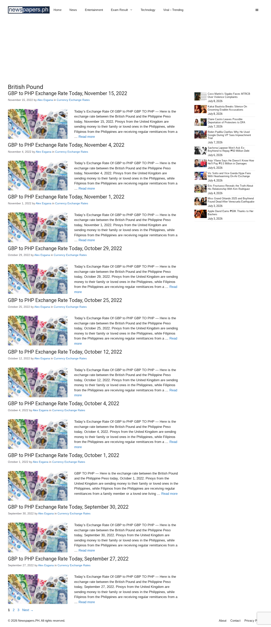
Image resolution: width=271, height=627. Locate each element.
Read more (87, 137)
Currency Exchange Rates (73, 99)
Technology (148, 10)
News (73, 10)
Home (58, 10)
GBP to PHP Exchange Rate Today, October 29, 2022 (65, 248)
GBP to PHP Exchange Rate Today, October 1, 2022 (63, 455)
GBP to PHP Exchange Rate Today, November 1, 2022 (66, 197)
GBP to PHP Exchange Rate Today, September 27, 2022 (68, 559)
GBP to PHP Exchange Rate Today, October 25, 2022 (65, 300)
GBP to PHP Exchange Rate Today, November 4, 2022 (66, 145)
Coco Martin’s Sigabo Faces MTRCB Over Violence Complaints (229, 95)
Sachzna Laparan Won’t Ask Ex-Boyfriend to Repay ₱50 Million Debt (228, 149)
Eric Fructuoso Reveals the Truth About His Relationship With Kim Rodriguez (230, 187)
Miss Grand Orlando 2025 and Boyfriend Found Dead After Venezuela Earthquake (231, 200)
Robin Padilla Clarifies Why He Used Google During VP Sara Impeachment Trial (229, 135)
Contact (235, 620)
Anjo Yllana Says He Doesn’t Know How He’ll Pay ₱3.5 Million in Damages (231, 162)
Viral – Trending (173, 10)
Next (28, 610)
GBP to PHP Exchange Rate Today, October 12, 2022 (65, 352)
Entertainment (94, 10)
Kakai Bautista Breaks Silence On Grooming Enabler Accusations (227, 108)
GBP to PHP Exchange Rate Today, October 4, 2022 (63, 403)
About (222, 620)
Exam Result (119, 10)
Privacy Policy (253, 620)
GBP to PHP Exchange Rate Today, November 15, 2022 (67, 93)
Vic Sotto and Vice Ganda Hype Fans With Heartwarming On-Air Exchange (229, 175)
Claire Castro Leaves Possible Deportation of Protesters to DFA (226, 121)
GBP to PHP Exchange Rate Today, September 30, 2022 (68, 507)
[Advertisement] (135, 49)
